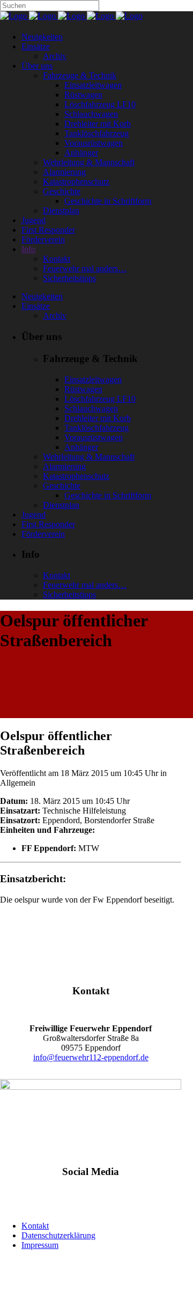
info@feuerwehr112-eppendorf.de (91, 1057)
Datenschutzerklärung (58, 1235)
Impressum (39, 1245)
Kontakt (35, 1225)
